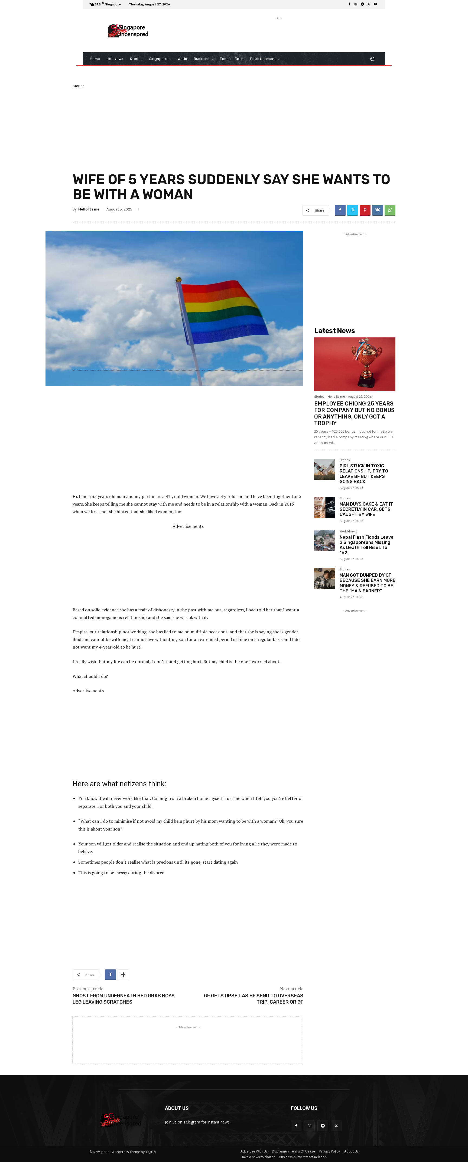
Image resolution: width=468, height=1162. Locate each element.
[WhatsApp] (390, 210)
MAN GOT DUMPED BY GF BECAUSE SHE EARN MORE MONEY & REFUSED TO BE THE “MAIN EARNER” (367, 583)
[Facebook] (349, 4)
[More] (123, 974)
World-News (348, 531)
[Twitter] (369, 4)
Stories (78, 86)
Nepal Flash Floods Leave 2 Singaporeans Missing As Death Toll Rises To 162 (367, 545)
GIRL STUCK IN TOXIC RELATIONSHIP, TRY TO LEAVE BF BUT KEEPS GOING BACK (364, 473)
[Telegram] (362, 4)
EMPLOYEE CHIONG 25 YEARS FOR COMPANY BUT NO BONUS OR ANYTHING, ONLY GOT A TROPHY (354, 413)
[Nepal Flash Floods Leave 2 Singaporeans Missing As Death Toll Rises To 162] (324, 540)
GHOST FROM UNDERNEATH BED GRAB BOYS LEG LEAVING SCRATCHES (124, 999)
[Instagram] (356, 4)
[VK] (377, 210)
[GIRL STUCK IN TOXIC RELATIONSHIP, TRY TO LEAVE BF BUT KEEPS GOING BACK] (324, 469)
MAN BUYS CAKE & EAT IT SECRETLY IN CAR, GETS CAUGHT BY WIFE (366, 509)
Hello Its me (88, 209)
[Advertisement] (278, 33)
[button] (372, 59)
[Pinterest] (365, 210)
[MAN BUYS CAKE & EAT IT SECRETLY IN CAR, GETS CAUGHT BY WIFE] (324, 507)
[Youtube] (375, 4)
